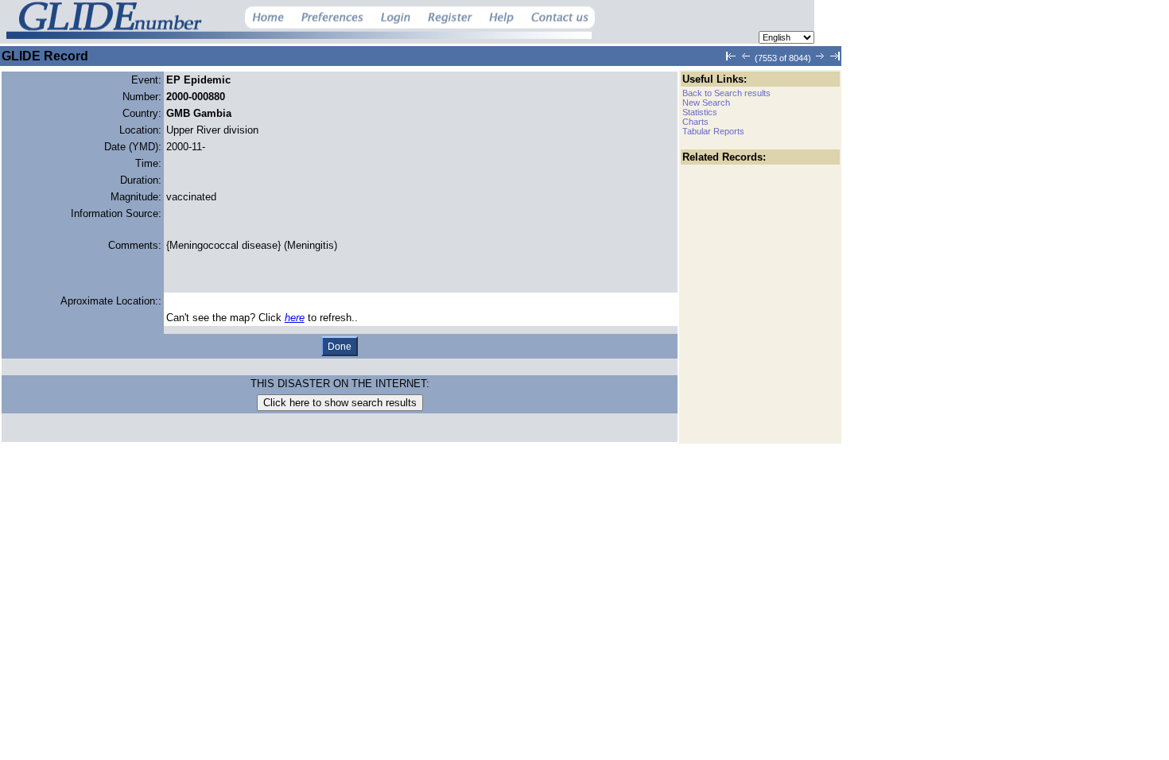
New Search (706, 102)
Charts (695, 121)
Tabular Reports (713, 131)
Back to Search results (726, 93)
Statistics (699, 112)
